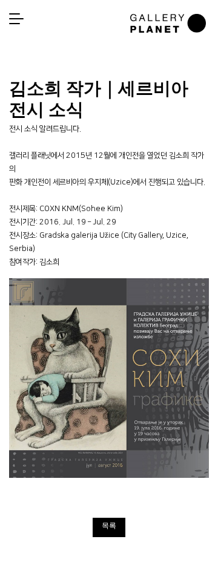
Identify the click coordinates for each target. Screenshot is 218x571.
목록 (109, 525)
